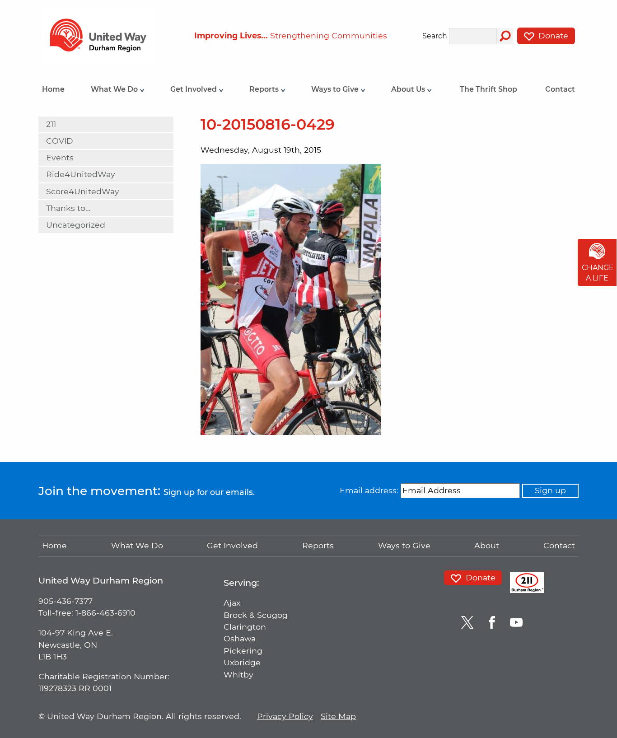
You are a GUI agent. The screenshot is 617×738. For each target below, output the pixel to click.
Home (53, 89)
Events (60, 157)
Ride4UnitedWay (80, 174)
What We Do (115, 89)
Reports (264, 89)
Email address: (369, 490)
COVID (59, 140)
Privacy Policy (285, 716)
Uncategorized (75, 224)
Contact (560, 89)
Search (434, 36)
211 (51, 124)
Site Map (338, 716)
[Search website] (505, 36)
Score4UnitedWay (82, 191)
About (486, 545)
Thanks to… (68, 208)
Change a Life (598, 273)
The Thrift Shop (488, 89)
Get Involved (194, 89)
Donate (552, 35)
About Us (409, 89)
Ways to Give (335, 89)
